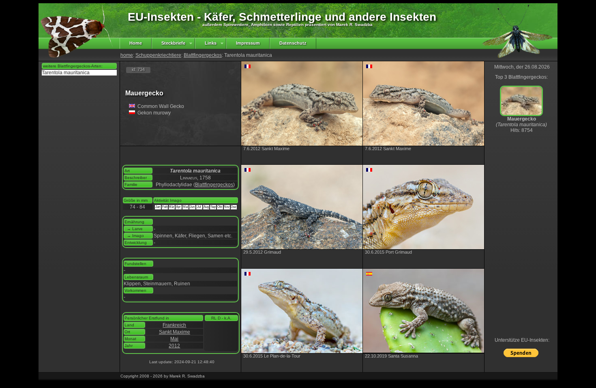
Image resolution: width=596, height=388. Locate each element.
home (126, 55)
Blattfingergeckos (203, 55)
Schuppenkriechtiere (158, 55)
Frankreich (174, 325)
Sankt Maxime (174, 332)
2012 (174, 346)
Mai (174, 339)
